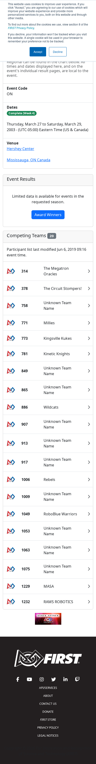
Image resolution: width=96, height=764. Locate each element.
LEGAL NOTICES (48, 736)
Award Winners (48, 214)
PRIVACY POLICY (48, 728)
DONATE (48, 712)
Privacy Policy (21, 28)
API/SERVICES (48, 688)
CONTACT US (48, 704)
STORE (48, 720)
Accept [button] (38, 52)
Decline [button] (58, 52)
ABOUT (48, 696)
